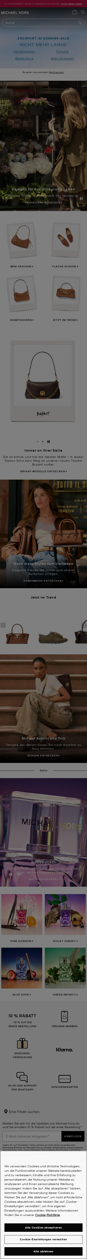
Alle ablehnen (44, 1251)
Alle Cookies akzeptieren (43, 1227)
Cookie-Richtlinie (47, 1215)
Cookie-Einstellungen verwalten (43, 1239)
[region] (43, 1205)
